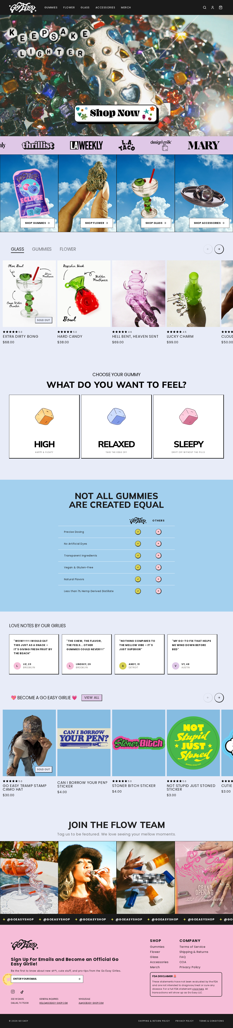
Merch (155, 967)
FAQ (182, 957)
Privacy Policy (190, 967)
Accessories (159, 962)
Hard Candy (69, 336)
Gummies (157, 947)
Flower (155, 952)
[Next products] (219, 249)
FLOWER (68, 249)
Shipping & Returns (193, 952)
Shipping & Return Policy (154, 1021)
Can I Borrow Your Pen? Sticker (82, 784)
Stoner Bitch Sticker (134, 786)
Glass (154, 957)
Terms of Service (192, 947)
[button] (205, 7)
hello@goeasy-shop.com (53, 1002)
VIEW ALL (91, 697)
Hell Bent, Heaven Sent (135, 336)
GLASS (17, 249)
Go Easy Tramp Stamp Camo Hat (25, 787)
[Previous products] (208, 249)
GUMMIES (42, 249)
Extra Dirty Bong (20, 336)
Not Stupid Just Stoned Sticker (191, 787)
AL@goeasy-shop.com (91, 1002)
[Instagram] (13, 992)
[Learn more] (116, 75)
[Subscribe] (79, 978)
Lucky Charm (180, 336)
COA (182, 962)
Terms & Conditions (211, 1021)
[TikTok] (22, 992)
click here (198, 988)
